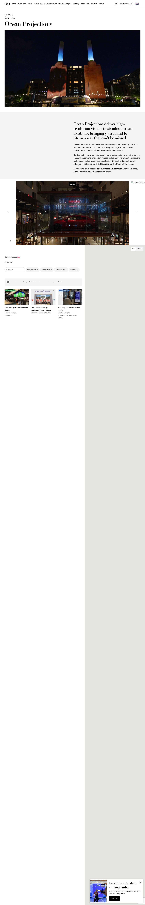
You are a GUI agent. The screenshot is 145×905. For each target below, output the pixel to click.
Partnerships (38, 4)
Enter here (114, 898)
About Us (94, 4)
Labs (25, 4)
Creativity (76, 4)
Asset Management (50, 4)
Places (19, 4)
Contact (101, 4)
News (14, 4)
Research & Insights (64, 4)
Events (83, 4)
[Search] (116, 4)
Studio (30, 4)
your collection (58, 282)
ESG (88, 4)
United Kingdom (11, 257)
